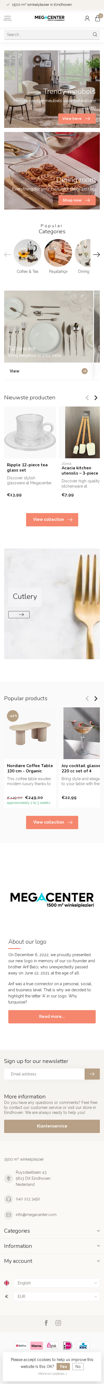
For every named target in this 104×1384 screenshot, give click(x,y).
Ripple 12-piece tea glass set (27, 467)
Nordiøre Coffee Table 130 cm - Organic (30, 768)
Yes (63, 1366)
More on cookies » (52, 1374)
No (78, 1366)
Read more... (52, 1016)
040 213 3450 (28, 1199)
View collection (48, 519)
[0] (97, 18)
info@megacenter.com (36, 1214)
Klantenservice (52, 1126)
